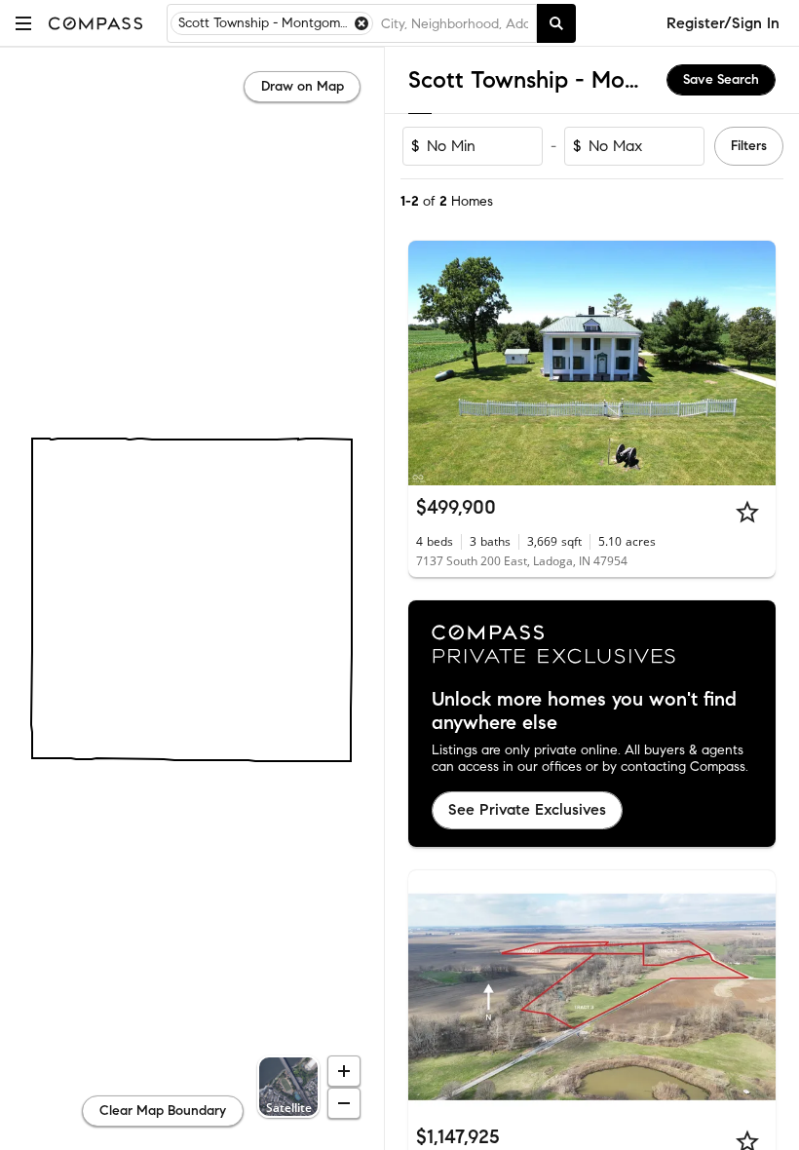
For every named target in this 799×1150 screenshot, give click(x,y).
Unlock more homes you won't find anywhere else (584, 711)
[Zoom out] (344, 1103)
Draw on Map (302, 86)
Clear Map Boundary (162, 1110)
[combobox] (454, 23)
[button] (23, 23)
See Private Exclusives (527, 809)
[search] (556, 23)
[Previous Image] (431, 363)
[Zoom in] (344, 1071)
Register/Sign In (723, 23)
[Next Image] (753, 363)
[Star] (747, 511)
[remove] (361, 23)
